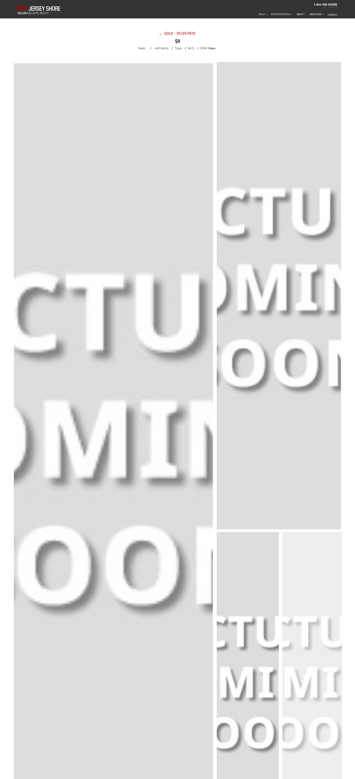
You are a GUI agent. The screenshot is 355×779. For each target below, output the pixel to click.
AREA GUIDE (316, 14)
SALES (262, 14)
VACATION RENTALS (281, 14)
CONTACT (332, 14)
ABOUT (300, 14)
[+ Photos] (313, 687)
